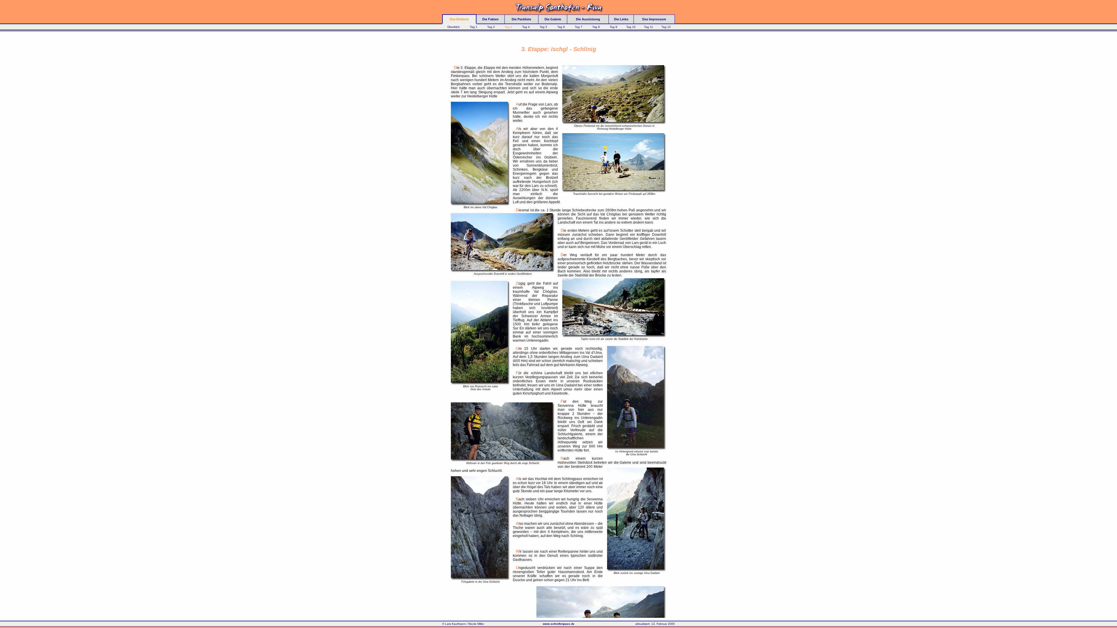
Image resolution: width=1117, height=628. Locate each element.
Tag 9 (613, 26)
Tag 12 (666, 26)
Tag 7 (578, 26)
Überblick (453, 26)
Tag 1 (473, 26)
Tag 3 (508, 26)
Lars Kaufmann (455, 623)
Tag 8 (596, 26)
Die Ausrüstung (588, 19)
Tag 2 (491, 26)
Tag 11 (648, 26)
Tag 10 (631, 26)
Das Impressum (654, 19)
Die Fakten (490, 19)
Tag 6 (561, 26)
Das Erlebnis (459, 19)
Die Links (621, 19)
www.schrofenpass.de (558, 623)
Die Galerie (553, 19)
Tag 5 (543, 26)
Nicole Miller (476, 623)
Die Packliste (521, 19)
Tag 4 (526, 26)
